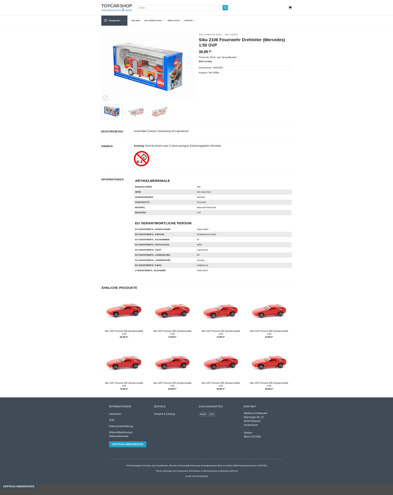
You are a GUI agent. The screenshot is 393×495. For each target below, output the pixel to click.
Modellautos (174, 20)
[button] (290, 7)
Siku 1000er (231, 35)
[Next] (188, 67)
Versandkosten (229, 57)
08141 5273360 (252, 436)
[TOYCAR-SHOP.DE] (116, 8)
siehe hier (234, 471)
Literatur (188, 20)
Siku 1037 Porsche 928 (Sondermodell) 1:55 (124, 332)
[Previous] (107, 67)
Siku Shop (135, 20)
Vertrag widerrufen (18, 486)
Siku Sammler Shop (153, 20)
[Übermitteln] (225, 7)
